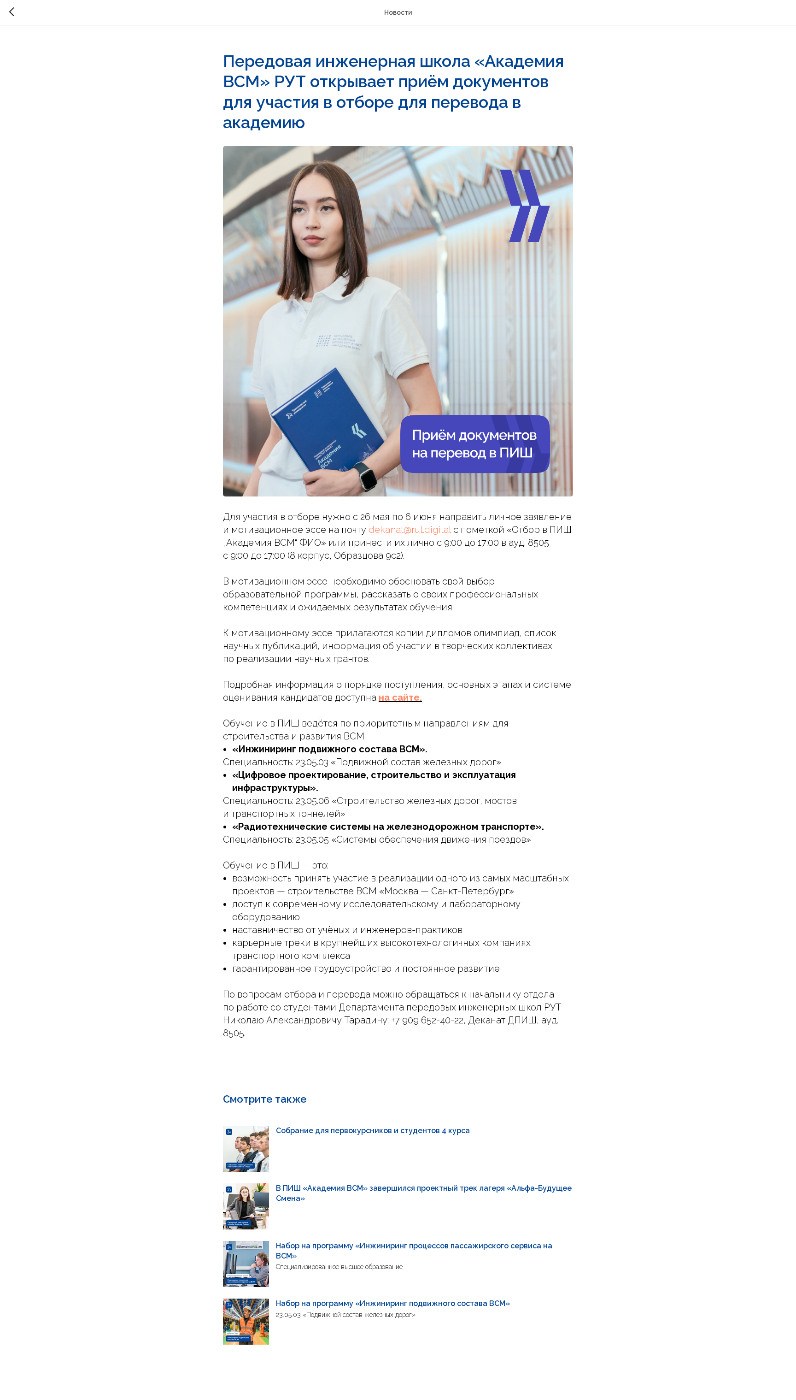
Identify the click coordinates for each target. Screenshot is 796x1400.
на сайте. (400, 697)
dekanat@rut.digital (410, 529)
